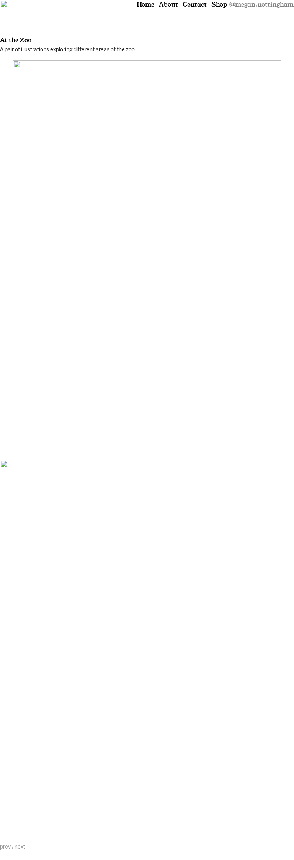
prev (5, 846)
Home (145, 4)
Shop (219, 4)
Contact (195, 4)
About (168, 4)
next (20, 846)
